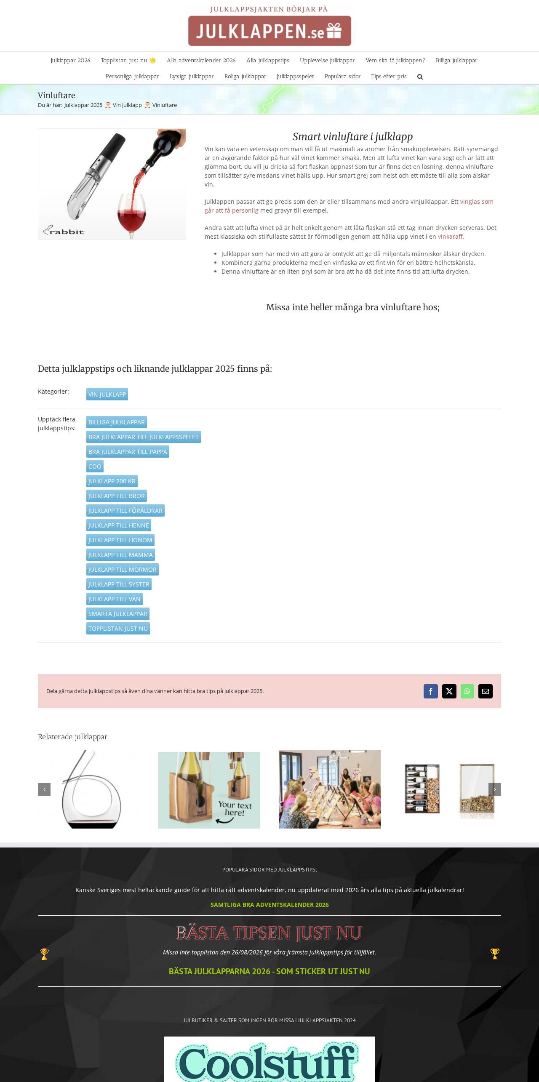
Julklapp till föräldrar (125, 510)
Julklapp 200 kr (112, 481)
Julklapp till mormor (122, 569)
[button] (420, 76)
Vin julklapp (107, 394)
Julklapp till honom (120, 540)
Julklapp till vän (114, 599)
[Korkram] (450, 789)
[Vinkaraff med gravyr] (89, 789)
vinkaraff (450, 236)
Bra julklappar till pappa (127, 452)
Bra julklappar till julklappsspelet (143, 437)
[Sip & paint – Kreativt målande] (330, 789)
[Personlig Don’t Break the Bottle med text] (209, 789)
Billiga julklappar (116, 422)
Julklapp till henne (118, 525)
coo (94, 466)
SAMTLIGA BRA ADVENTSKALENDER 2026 (270, 905)
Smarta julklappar (117, 614)
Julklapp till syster (118, 584)
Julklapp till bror (116, 496)
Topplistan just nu (118, 628)
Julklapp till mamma (120, 555)
